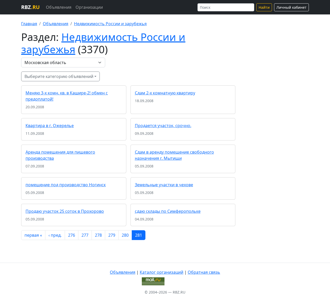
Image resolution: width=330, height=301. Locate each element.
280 (125, 235)
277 (84, 235)
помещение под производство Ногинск (66, 185)
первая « (33, 235)
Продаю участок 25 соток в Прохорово (65, 211)
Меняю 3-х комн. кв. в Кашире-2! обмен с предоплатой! (67, 96)
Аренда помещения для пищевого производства (60, 155)
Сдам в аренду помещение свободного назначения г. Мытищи (174, 155)
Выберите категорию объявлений (58, 76)
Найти (264, 7)
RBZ (30, 7)
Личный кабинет (291, 7)
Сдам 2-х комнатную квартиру (165, 93)
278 (98, 235)
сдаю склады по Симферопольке (168, 211)
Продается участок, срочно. (163, 125)
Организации (89, 7)
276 (71, 235)
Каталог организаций (161, 272)
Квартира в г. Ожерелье (50, 125)
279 (111, 235)
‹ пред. (55, 235)
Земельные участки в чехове (164, 185)
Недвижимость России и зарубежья (110, 23)
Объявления (58, 7)
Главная (29, 23)
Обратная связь (204, 272)
